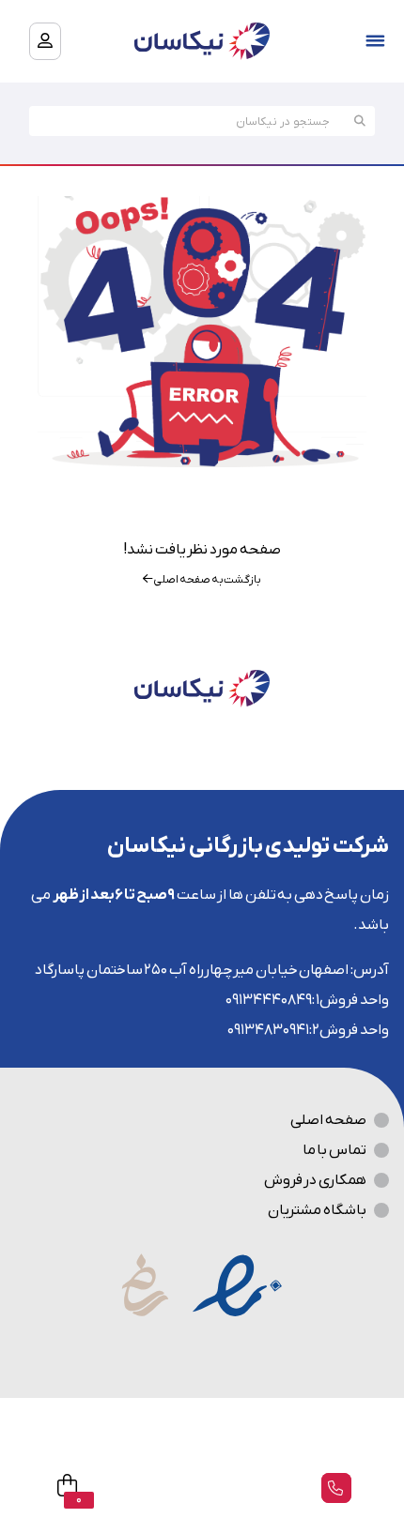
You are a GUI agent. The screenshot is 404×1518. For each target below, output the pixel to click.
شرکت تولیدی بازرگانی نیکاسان (248, 846)
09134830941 (268, 1030)
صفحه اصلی (328, 1120)
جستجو (360, 121)
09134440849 (268, 1000)
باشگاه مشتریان (317, 1210)
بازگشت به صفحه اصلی (207, 579)
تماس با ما (334, 1150)
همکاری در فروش (315, 1180)
